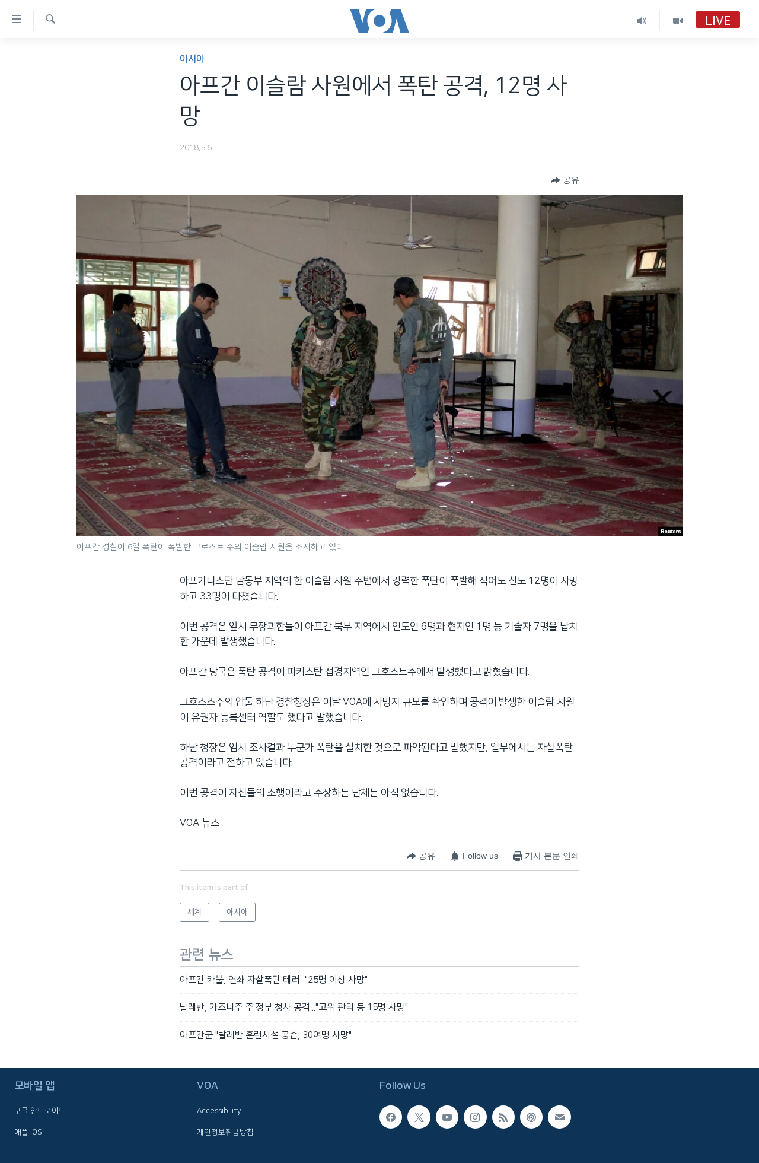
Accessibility (219, 1111)
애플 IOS (28, 1132)
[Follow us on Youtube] (447, 1116)
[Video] (678, 20)
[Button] (565, 180)
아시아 (192, 59)
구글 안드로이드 (40, 1111)
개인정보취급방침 (225, 1132)
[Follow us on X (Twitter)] (418, 1116)
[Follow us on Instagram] (475, 1116)
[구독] (559, 1116)
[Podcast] (531, 1116)
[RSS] (503, 1116)
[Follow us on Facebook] (391, 1116)
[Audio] (642, 20)
